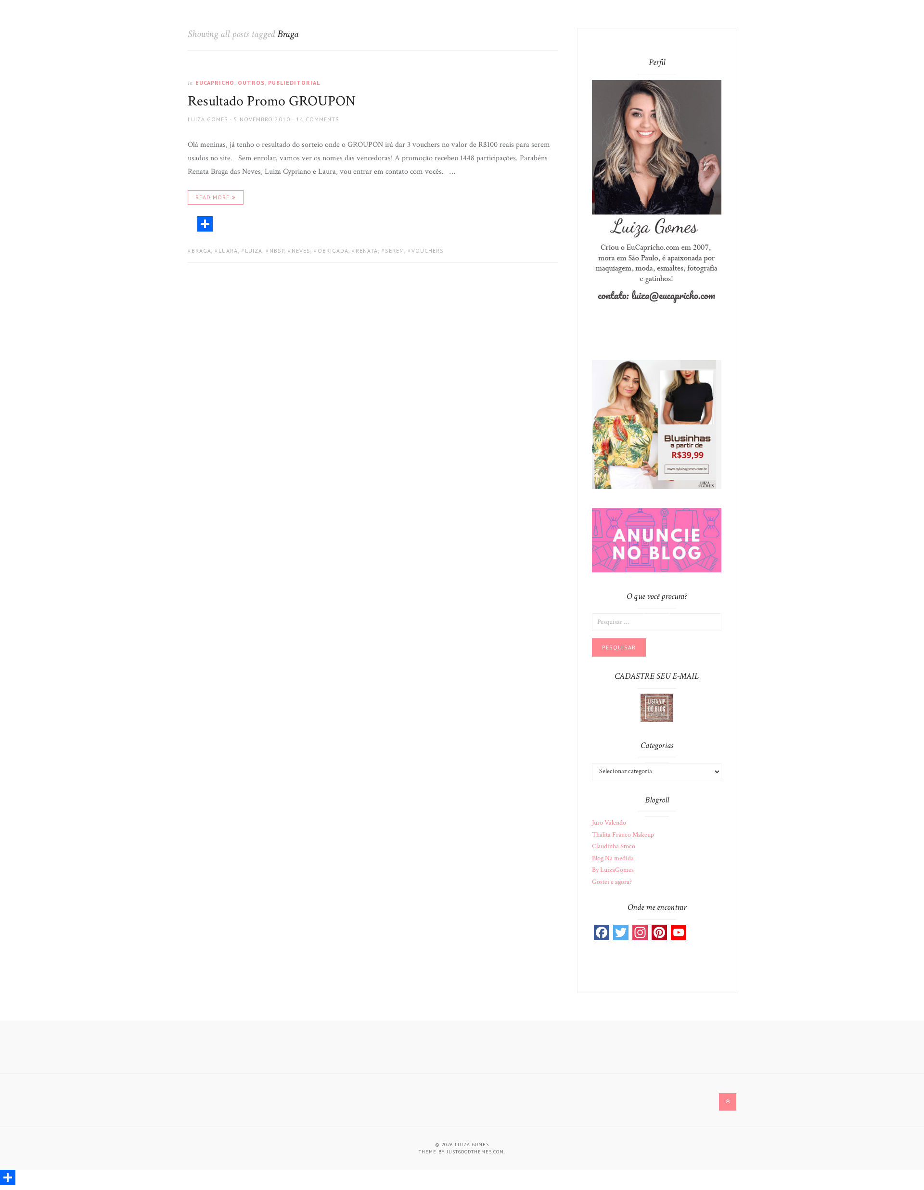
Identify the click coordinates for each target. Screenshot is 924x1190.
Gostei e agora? (612, 882)
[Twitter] (620, 932)
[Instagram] (640, 932)
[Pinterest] (659, 932)
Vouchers (427, 250)
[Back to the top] (727, 1102)
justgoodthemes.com (475, 1152)
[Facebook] (601, 932)
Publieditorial (294, 82)
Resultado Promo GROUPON (272, 101)
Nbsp (277, 250)
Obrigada (333, 250)
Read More (212, 197)
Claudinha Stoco (613, 846)
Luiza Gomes (208, 119)
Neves (301, 250)
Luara (228, 250)
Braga (201, 250)
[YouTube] (678, 932)
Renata (367, 250)
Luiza (253, 250)
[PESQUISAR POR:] (656, 621)
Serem (394, 250)
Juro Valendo (609, 822)
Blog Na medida (613, 858)
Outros (251, 82)
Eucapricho (214, 82)
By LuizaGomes (613, 870)
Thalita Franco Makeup (623, 834)
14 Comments (317, 119)
